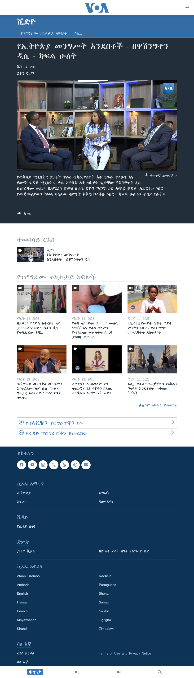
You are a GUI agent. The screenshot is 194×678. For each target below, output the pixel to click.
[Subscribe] (85, 464)
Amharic (23, 585)
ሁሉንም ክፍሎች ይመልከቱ (158, 405)
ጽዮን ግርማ (25, 73)
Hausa (22, 602)
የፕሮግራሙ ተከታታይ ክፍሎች (44, 33)
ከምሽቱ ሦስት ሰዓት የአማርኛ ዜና (124, 551)
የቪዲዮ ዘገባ (26, 526)
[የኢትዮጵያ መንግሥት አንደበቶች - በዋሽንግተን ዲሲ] (30, 254)
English (22, 593)
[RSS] (64, 464)
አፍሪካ (21, 502)
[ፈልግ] (160, 672)
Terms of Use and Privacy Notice (125, 653)
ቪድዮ (51, 250)
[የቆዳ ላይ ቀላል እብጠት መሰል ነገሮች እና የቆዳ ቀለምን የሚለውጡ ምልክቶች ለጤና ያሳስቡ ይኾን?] (97, 299)
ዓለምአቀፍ (106, 502)
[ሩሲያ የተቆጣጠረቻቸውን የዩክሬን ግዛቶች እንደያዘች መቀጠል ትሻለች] (152, 359)
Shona (104, 593)
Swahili (104, 611)
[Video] (118, 672)
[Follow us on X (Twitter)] (53, 464)
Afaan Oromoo (28, 576)
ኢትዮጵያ (24, 493)
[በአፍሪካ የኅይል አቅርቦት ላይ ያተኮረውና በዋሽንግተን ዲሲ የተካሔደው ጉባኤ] (41, 299)
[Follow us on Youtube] (32, 464)
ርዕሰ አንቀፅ (25, 653)
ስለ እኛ (22, 662)
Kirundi (22, 628)
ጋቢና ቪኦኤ (26, 551)
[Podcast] (75, 464)
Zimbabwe (107, 628)
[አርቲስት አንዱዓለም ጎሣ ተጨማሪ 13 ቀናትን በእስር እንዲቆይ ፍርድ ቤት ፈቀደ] (97, 359)
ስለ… (78, 33)
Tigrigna (105, 620)
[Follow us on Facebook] (21, 464)
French (22, 611)
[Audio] (77, 672)
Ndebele (105, 576)
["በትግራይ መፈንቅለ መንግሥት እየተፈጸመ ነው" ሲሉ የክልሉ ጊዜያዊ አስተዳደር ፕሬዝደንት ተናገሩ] (41, 359)
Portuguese (107, 585)
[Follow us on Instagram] (43, 464)
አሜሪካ (104, 493)
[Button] (24, 214)
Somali (104, 602)
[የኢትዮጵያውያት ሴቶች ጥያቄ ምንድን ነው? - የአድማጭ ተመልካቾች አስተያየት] (152, 299)
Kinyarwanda (26, 620)
